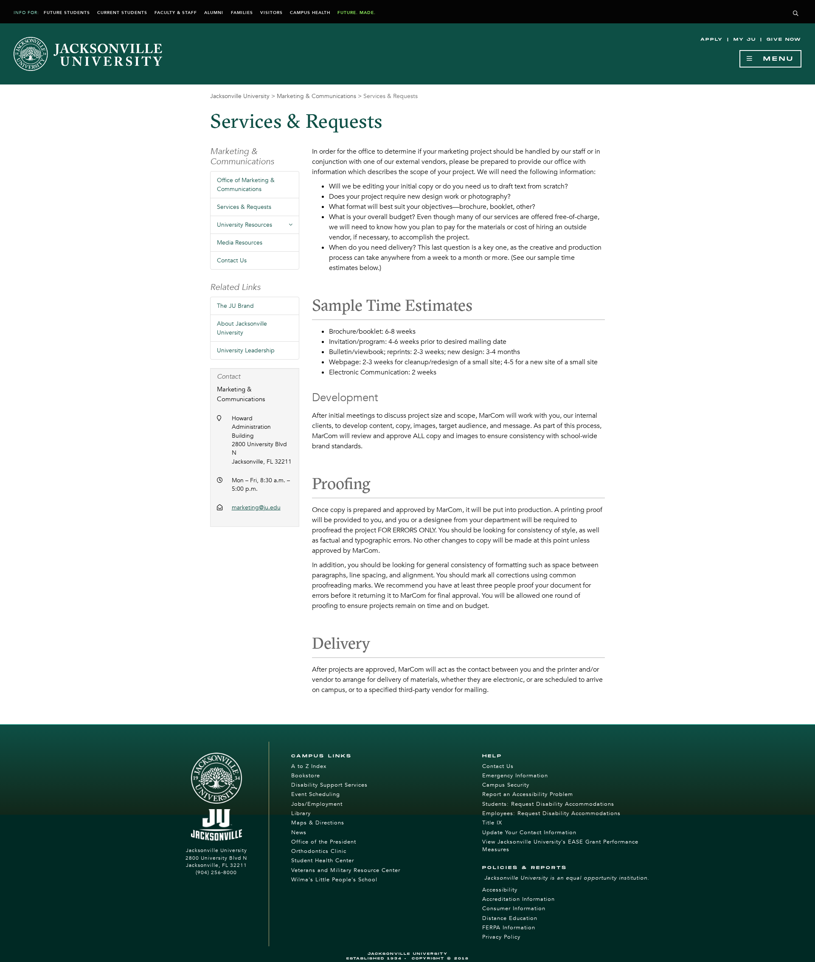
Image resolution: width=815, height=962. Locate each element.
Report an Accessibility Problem (527, 794)
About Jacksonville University (242, 328)
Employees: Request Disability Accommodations (551, 813)
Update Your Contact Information (529, 832)
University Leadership (246, 350)
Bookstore (305, 775)
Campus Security (505, 785)
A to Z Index (308, 766)
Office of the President (323, 842)
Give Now (784, 39)
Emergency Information (515, 775)
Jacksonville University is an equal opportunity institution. (566, 878)
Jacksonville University (240, 96)
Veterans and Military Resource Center (345, 870)
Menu (774, 58)
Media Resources (239, 243)
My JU (745, 39)
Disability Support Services (329, 785)
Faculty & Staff (176, 13)
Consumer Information (513, 908)
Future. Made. (356, 13)
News (298, 832)
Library (301, 813)
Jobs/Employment (317, 804)
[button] (795, 13)
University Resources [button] (258, 227)
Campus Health (310, 13)
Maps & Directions (317, 823)
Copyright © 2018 (440, 958)
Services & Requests (244, 207)
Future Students (67, 13)
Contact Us (232, 260)
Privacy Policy (501, 937)
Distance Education (509, 918)
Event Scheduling (315, 794)
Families (242, 13)
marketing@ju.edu (256, 508)
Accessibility (499, 890)
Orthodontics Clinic (318, 851)
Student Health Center (322, 860)
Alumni (213, 13)
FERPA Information (508, 927)
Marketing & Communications (316, 96)
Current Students (122, 13)
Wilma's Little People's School (334, 879)
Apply (711, 39)
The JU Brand (235, 306)
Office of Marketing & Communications (246, 184)
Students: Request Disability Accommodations (548, 804)
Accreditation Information (518, 899)
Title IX (492, 823)
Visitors (271, 13)
